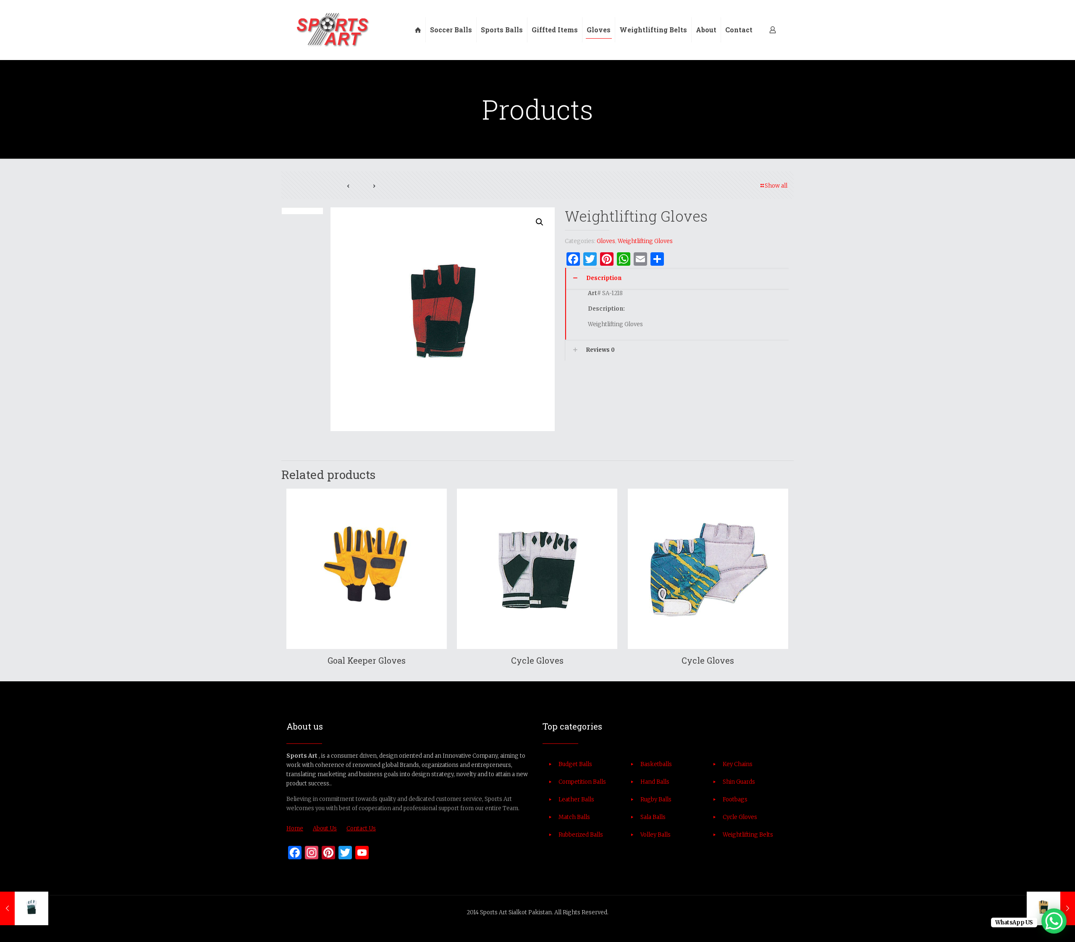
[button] (540, 222)
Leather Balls (576, 799)
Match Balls (574, 817)
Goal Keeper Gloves (367, 660)
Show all (776, 185)
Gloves (606, 241)
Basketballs (656, 764)
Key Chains (737, 764)
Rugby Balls (655, 799)
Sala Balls (653, 817)
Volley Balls (655, 834)
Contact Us (361, 828)
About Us (325, 828)
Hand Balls (654, 781)
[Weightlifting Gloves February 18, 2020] (24, 908)
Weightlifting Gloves (645, 241)
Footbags (735, 799)
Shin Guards (739, 781)
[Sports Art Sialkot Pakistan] (332, 30)
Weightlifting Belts (748, 834)
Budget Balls (575, 764)
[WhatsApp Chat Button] (1054, 921)
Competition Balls (582, 781)
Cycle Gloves (537, 660)
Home (294, 828)
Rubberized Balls (580, 834)
